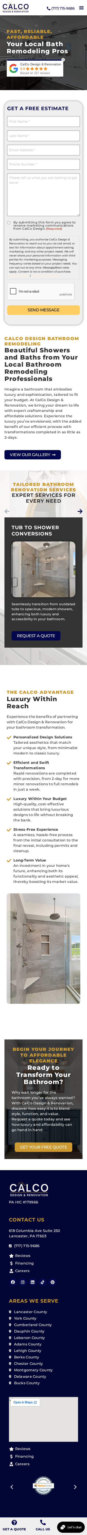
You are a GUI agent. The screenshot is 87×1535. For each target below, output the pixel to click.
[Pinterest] (52, 1282)
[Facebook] (13, 1282)
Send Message (43, 310)
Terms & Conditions (45, 275)
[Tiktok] (43, 1282)
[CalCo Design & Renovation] (15, 7)
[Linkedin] (33, 1282)
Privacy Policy (19, 275)
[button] (81, 7)
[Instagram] (23, 1282)
